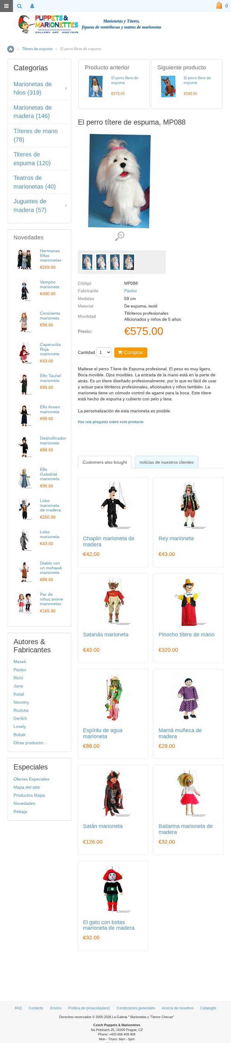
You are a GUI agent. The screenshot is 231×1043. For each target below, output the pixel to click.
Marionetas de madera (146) (33, 112)
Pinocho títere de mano (186, 635)
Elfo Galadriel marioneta (49, 474)
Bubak (20, 734)
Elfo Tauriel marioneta (50, 378)
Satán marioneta (103, 826)
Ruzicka (21, 710)
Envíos (55, 1008)
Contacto (36, 1008)
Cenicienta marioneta (50, 315)
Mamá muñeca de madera (180, 733)
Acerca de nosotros (177, 1008)
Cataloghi (208, 1008)
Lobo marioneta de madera (50, 505)
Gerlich (20, 718)
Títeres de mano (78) (36, 135)
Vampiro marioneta (49, 284)
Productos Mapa (29, 795)
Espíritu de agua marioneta (102, 733)
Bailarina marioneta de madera (186, 829)
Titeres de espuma (37, 49)
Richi (18, 677)
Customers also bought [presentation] (105, 462)
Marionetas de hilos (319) (33, 88)
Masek (20, 661)
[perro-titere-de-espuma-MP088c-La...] (128, 262)
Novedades (24, 803)
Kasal (19, 694)
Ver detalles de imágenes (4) (119, 236)
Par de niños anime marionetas (51, 599)
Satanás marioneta (105, 635)
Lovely (20, 726)
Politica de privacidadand (89, 1008)
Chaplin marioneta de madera (108, 541)
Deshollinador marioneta (53, 440)
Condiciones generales (136, 1008)
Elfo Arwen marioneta (50, 409)
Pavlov (130, 290)
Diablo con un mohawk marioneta (51, 568)
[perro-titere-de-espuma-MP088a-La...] (101, 262)
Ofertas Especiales (31, 779)
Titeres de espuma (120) (32, 158)
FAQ (18, 1008)
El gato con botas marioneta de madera (108, 925)
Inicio (10, 49)
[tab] (105, 462)
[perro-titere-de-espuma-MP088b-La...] (115, 262)
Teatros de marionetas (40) (35, 182)
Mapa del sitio (27, 787)
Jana (18, 686)
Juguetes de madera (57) (30, 205)
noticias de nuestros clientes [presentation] (166, 462)
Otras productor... (30, 742)
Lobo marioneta (49, 534)
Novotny (21, 702)
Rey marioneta (176, 538)
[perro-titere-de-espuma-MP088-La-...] (87, 262)
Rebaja (20, 811)
